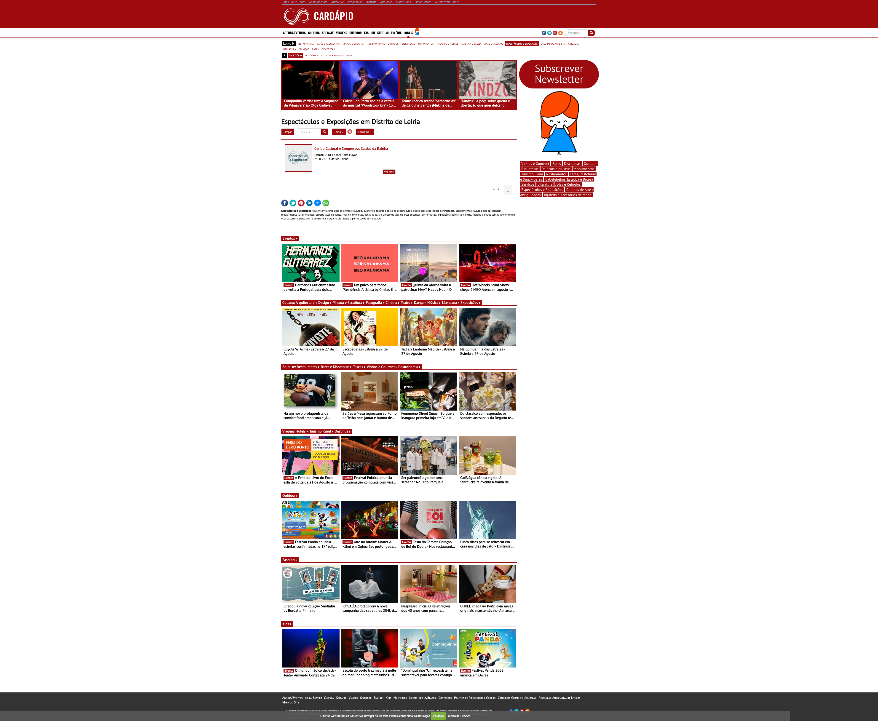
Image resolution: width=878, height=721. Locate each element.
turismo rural (376, 43)
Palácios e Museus (556, 168)
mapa (349, 55)
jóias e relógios (494, 43)
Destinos (341, 431)
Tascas (358, 366)
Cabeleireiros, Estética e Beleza (569, 179)
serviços (304, 49)
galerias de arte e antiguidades (560, 43)
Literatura (449, 302)
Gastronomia (408, 366)
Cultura (329, 698)
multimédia (311, 55)
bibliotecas (408, 43)
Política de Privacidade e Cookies (474, 698)
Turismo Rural (320, 431)
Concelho (364, 132)
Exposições (469, 302)
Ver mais (389, 172)
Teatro (405, 302)
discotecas (328, 49)
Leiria (338, 132)
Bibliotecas (529, 168)
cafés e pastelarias (328, 43)
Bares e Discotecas (335, 366)
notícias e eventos (332, 55)
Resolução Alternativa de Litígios (559, 698)
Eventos (288, 238)
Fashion (369, 33)
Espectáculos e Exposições (542, 189)
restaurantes (306, 43)
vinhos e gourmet (353, 43)
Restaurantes (307, 366)
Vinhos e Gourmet (381, 366)
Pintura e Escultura (347, 302)
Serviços (527, 184)
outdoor (393, 43)
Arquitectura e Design (312, 302)
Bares (556, 163)
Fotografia (374, 302)
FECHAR (438, 716)
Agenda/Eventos (294, 33)
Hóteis (301, 431)
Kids (380, 33)
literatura (289, 49)
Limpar (288, 132)
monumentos (426, 43)
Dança (419, 302)
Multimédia (400, 698)
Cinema (391, 302)
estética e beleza (471, 43)
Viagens (353, 698)
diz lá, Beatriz (313, 698)
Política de (458, 716)
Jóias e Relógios (568, 184)
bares (315, 49)
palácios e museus (447, 43)
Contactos (445, 698)
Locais (413, 698)
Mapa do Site (290, 702)
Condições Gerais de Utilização (517, 698)
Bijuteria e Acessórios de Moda (568, 194)
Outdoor (355, 33)
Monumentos (584, 168)
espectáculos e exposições (522, 43)
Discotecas (572, 163)
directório (295, 55)
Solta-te (341, 698)
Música (432, 302)
